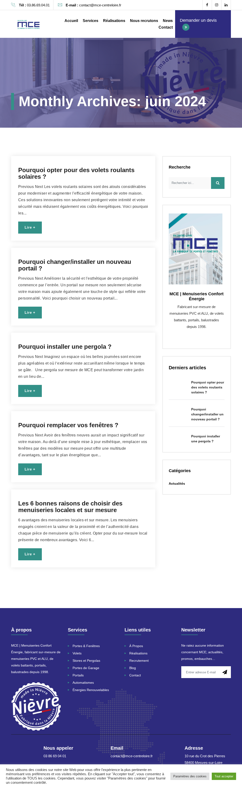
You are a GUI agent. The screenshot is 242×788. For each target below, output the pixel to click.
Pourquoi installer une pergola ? (65, 346)
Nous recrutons (144, 21)
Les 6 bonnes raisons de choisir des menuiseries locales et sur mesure (70, 507)
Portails (78, 675)
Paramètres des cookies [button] (190, 776)
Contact (166, 27)
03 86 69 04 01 (54, 756)
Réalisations (114, 21)
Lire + (30, 227)
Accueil (71, 21)
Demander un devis (198, 20)
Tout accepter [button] (224, 776)
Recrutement (139, 660)
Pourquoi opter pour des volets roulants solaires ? (76, 173)
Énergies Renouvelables (91, 690)
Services (90, 21)
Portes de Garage (86, 668)
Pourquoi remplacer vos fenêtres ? (68, 425)
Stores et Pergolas (86, 660)
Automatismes (83, 682)
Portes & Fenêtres (86, 646)
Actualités (177, 483)
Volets (77, 653)
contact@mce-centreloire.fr (132, 756)
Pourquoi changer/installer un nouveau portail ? (74, 265)
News (168, 21)
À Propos (136, 646)
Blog (132, 668)
